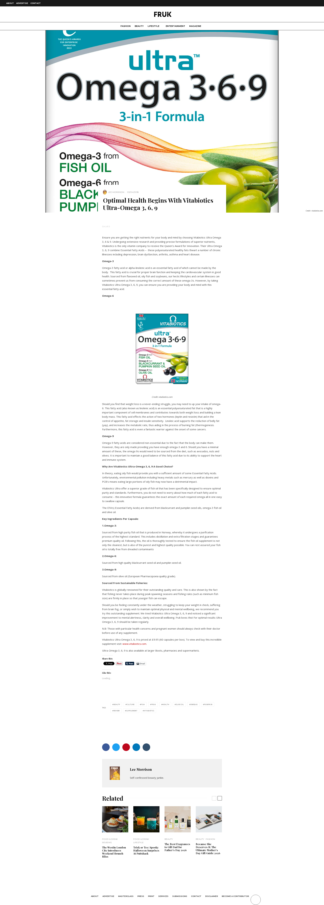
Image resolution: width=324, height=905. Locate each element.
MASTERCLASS (125, 896)
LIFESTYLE (153, 26)
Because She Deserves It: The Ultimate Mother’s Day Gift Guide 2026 (208, 849)
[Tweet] (128, 226)
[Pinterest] (308, 3)
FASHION (125, 26)
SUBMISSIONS (179, 896)
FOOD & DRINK (110, 839)
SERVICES (163, 896)
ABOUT (10, 3)
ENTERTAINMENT (175, 26)
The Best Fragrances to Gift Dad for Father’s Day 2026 (177, 847)
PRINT (151, 896)
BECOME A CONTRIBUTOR (235, 896)
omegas (194, 704)
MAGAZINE (195, 26)
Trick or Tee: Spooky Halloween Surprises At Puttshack (146, 850)
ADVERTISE (22, 3)
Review (117, 711)
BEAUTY (139, 26)
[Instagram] (304, 3)
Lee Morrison (116, 192)
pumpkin (208, 704)
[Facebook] (296, 3)
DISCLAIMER (211, 896)
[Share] (120, 226)
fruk (153, 704)
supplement (131, 711)
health (165, 704)
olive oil (180, 704)
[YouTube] (312, 3)
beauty (117, 704)
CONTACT (35, 3)
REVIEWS (107, 842)
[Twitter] (300, 3)
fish (143, 704)
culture (130, 704)
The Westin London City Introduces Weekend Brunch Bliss (114, 852)
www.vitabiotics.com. (135, 643)
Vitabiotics (149, 711)
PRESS (140, 896)
